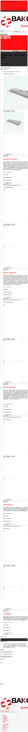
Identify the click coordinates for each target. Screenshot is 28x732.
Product (5, 44)
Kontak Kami (8, 267)
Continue (13, 111)
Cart (4, 729)
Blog (4, 47)
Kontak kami (8, 154)
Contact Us (5, 45)
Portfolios (5, 43)
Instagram (7, 710)
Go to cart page (7, 111)
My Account (6, 724)
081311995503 (4, 34)
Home (4, 41)
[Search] (25, 31)
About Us (5, 42)
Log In (4, 730)
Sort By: (2, 68)
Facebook (3, 710)
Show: (2, 69)
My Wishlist (5, 727)
